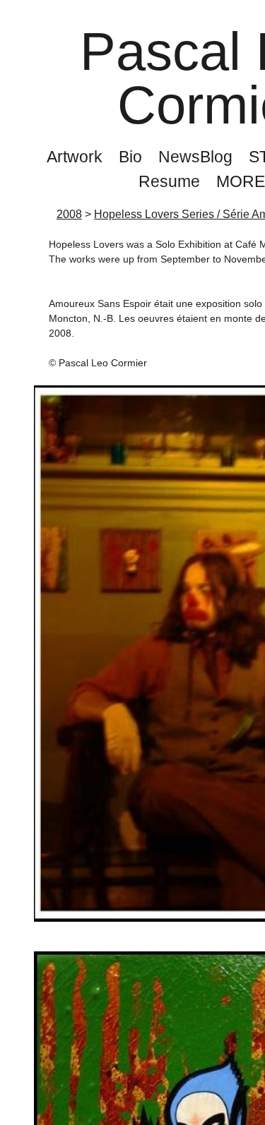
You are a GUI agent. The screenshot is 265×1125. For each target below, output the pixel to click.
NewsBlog (195, 157)
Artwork (74, 157)
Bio (130, 157)
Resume (169, 181)
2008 (69, 214)
